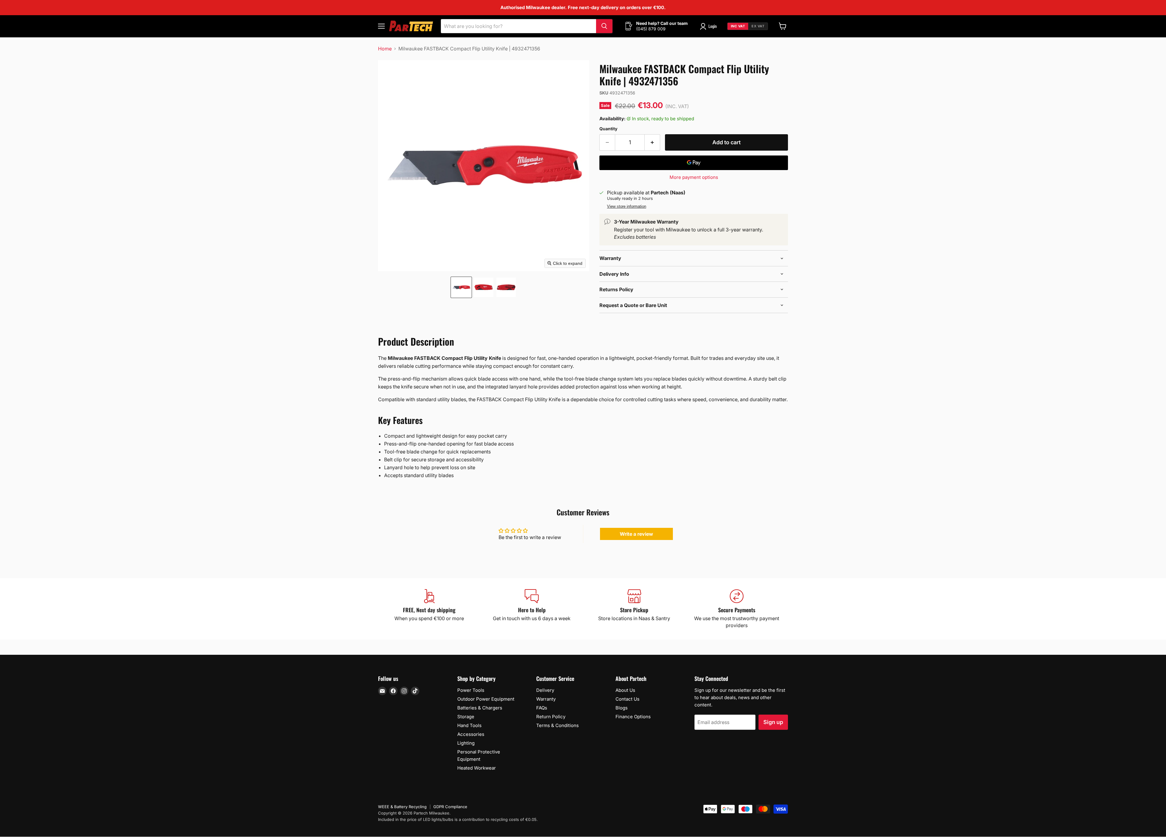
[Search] (604, 26)
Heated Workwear (476, 768)
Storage (465, 716)
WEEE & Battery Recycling (402, 806)
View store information (626, 206)
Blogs (621, 708)
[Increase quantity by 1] (652, 142)
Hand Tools (469, 725)
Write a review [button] (636, 534)
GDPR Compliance (450, 806)
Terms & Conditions (557, 725)
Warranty (546, 699)
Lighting (466, 743)
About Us (625, 690)
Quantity (608, 128)
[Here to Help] (532, 609)
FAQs (541, 708)
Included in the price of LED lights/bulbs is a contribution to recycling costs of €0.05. (458, 819)
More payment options (694, 177)
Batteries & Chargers (479, 708)
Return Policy (550, 716)
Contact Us (627, 699)
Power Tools (470, 690)
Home (385, 48)
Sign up (773, 722)
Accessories (470, 734)
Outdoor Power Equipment (485, 699)
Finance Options (633, 716)
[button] (461, 287)
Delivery (545, 690)
